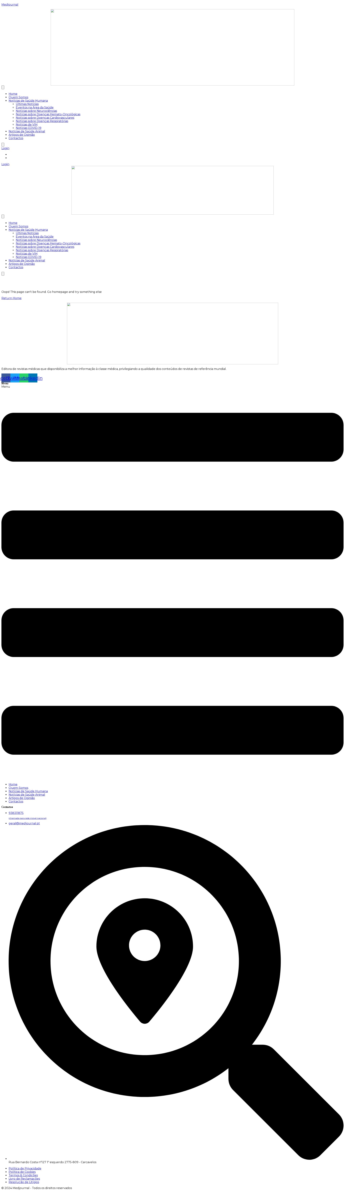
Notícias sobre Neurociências (36, 111)
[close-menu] (2, 145)
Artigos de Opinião (22, 134)
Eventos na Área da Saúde (35, 107)
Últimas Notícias (27, 104)
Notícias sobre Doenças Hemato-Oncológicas (48, 114)
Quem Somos (18, 97)
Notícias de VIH (27, 124)
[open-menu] (2, 87)
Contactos (16, 138)
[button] (172, 582)
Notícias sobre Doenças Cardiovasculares (45, 117)
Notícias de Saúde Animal (27, 131)
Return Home (11, 298)
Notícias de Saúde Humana (28, 100)
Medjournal (9, 4)
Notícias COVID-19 (28, 128)
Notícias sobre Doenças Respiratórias (42, 121)
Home (13, 94)
